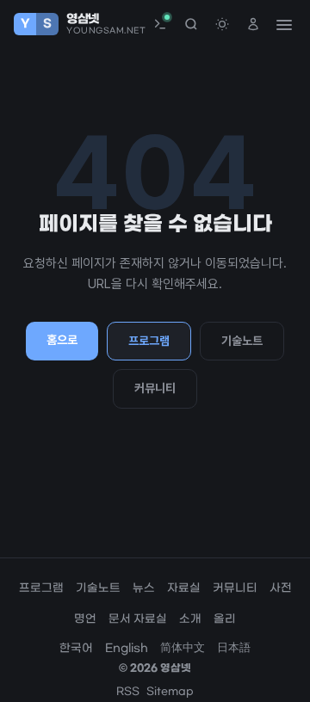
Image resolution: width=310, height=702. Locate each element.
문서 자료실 (137, 619)
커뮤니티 (155, 388)
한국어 (76, 648)
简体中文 (182, 648)
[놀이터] (160, 24)
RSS (128, 692)
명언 (85, 619)
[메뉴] (283, 24)
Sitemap (170, 692)
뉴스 (144, 588)
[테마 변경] (222, 24)
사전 (281, 588)
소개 (190, 619)
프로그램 (149, 341)
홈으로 (62, 340)
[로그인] (253, 24)
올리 (225, 619)
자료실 (184, 588)
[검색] (191, 24)
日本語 (234, 648)
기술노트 (242, 341)
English (126, 648)
